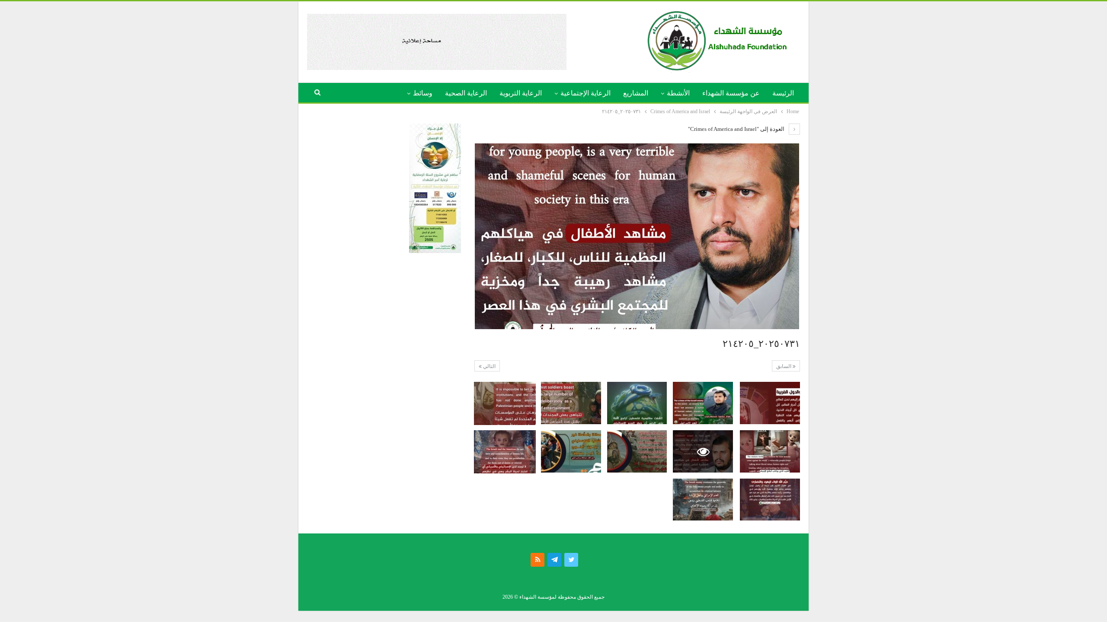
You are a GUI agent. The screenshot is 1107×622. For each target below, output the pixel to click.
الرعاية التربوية (520, 93)
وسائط (422, 93)
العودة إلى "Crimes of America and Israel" (737, 129)
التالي (489, 366)
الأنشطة (678, 93)
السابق (784, 366)
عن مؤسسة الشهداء (731, 93)
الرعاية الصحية (466, 93)
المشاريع (635, 93)
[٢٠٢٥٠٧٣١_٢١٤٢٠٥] (770, 403)
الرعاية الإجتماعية (585, 93)
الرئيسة (783, 93)
